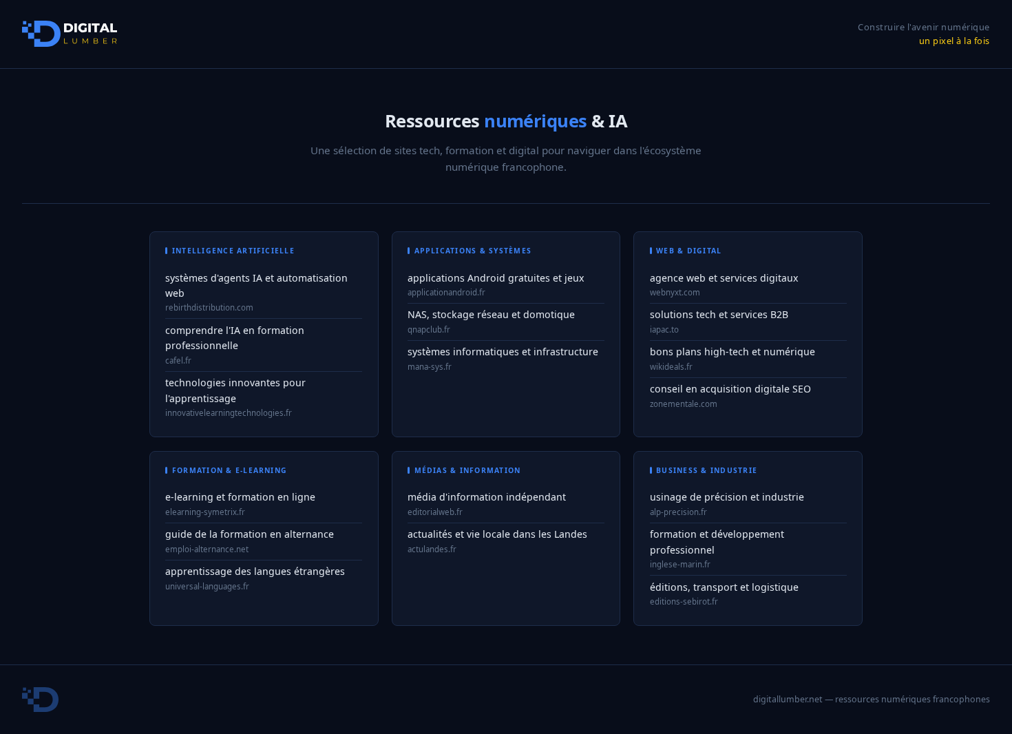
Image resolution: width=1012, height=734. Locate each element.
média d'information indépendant (487, 496)
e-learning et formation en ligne (240, 496)
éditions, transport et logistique (724, 587)
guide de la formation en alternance (249, 534)
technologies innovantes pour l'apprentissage (235, 390)
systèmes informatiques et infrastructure (503, 351)
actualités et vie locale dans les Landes (497, 534)
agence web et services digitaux (724, 277)
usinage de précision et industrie (727, 496)
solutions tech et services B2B (719, 314)
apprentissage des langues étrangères (255, 571)
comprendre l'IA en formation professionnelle (234, 338)
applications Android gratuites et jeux (496, 277)
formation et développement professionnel (717, 541)
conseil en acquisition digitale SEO (730, 388)
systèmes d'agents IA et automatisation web (256, 285)
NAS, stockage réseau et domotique (491, 314)
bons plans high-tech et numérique (732, 351)
